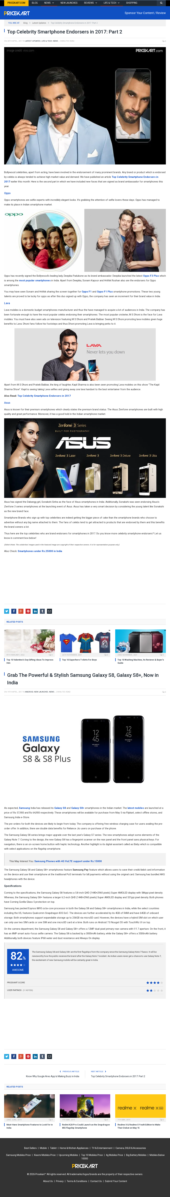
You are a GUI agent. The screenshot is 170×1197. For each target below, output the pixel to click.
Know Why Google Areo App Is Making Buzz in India (52, 1076)
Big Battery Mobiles (136, 1155)
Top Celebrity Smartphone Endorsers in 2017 (44, 395)
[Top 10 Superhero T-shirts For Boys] (85, 642)
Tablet (53, 1148)
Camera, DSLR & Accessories (131, 1148)
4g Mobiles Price (114, 1155)
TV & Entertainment (102, 1148)
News (47, 2)
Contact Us (96, 1181)
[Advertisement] (85, 578)
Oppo (7, 193)
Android (29, 692)
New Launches (69, 2)
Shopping (131, 2)
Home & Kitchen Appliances (74, 1148)
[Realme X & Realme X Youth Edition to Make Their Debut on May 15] (140, 1107)
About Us (48, 1181)
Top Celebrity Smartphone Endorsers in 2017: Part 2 (118, 1076)
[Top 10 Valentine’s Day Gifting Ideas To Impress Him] (29, 642)
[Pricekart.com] (17, 12)
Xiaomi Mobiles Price (45, 1155)
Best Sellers (30, 1148)
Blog (35, 2)
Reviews (89, 2)
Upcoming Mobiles (68, 1155)
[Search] (161, 3)
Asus (7, 402)
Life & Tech (110, 2)
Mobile (43, 1148)
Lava (7, 303)
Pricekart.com (16, 2)
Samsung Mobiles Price (18, 1155)
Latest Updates (33, 41)
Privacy (60, 1181)
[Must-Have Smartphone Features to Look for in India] (29, 1107)
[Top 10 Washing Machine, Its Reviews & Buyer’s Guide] (140, 642)
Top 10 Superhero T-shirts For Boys (79, 660)
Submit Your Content (116, 1181)
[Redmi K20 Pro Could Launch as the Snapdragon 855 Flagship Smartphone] (85, 1107)
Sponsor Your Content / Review (145, 13)
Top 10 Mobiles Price (92, 1155)
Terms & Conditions (77, 1181)
